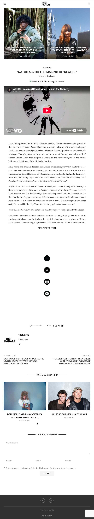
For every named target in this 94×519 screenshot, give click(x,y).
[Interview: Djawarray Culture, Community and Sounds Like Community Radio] (25, 33)
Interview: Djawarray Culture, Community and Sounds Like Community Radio (25, 50)
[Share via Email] (62, 325)
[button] (8, 33)
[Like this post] (50, 325)
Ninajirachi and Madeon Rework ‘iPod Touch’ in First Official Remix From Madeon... (68, 50)
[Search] (89, 3)
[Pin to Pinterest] (59, 325)
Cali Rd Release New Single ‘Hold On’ (69, 414)
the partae (51, 76)
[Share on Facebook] (53, 325)
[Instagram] (51, 500)
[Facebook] (43, 500)
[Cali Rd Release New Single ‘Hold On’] (69, 396)
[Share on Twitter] (56, 325)
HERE (53, 228)
